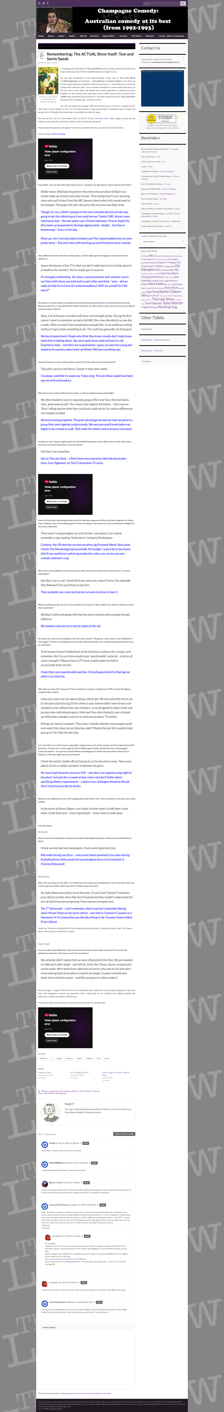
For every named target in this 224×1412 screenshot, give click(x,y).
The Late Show (163, 299)
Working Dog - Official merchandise (155, 340)
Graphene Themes (56, 1409)
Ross (51, 1182)
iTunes (163, 171)
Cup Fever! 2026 (151, 266)
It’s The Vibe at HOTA (79, 1072)
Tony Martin (172, 303)
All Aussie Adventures (162, 256)
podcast (178, 284)
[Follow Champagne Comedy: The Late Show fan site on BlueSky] (43, 3)
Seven (156, 204)
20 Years (44, 1091)
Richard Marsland (158, 288)
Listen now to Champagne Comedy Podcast (162, 128)
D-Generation (169, 266)
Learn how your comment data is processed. (92, 1393)
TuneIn (155, 216)
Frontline (164, 270)
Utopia (154, 307)
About (51, 36)
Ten (171, 149)
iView (150, 166)
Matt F (42, 63)
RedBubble (176, 221)
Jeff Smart (136, 36)
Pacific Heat (170, 284)
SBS (143, 295)
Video (56, 63)
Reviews (94, 36)
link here (103, 302)
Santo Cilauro (85, 1091)
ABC (151, 255)
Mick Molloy (157, 284)
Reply (86, 1143)
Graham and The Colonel (59, 1091)
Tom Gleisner (49, 1093)
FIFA (157, 270)
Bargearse (151, 259)
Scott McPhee (55, 1162)
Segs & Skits (109, 36)
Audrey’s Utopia (44, 1072)
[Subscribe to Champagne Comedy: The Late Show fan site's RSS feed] (39, 3)
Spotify (169, 213)
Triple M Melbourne (167, 194)
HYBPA (166, 277)
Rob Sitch (171, 287)
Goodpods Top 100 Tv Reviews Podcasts (162, 125)
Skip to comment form (123, 1134)
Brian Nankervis (161, 259)
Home (41, 36)
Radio (72, 36)
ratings (148, 288)
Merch (83, 36)
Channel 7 (162, 262)
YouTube (163, 199)
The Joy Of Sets (146, 300)
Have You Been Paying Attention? (159, 275)
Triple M (146, 307)
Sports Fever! (153, 295)
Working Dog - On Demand (152, 350)
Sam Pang (152, 291)
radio (143, 288)
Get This (174, 269)
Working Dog (60, 1093)
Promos (123, 36)
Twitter (111, 118)
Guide (61, 36)
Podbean (170, 171)
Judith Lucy (74, 1091)
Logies (167, 280)
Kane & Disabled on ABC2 (120, 46)
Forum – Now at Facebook (171, 36)
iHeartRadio (146, 216)
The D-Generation (174, 296)
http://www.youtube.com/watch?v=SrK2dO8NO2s (65, 1259)
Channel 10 (174, 262)
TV (52, 63)
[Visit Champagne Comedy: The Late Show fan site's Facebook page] (48, 3)
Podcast (150, 36)
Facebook (99, 118)
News (48, 63)
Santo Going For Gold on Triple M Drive (58, 46)
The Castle (163, 296)
